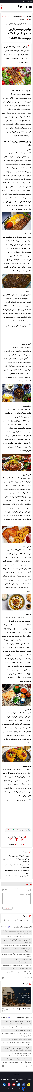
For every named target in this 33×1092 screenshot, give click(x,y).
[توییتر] (22, 839)
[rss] (28, 1084)
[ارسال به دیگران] (6, 16)
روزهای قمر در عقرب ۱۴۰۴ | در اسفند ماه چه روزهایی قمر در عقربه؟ (16, 860)
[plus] (13, 830)
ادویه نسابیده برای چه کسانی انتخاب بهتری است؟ (16, 920)
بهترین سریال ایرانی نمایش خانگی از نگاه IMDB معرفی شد (17, 871)
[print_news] (2, 16)
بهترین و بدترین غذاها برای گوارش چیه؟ (19, 856)
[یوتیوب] (13, 1084)
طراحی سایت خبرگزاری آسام (14, 1089)
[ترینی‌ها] (24, 6)
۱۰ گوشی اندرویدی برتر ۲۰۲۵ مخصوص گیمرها (17, 876)
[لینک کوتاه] (9, 16)
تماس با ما (30, 1)
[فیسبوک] (16, 839)
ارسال (7, 908)
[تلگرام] (10, 839)
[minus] (8, 830)
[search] (1, 8)
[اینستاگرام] (9, 1084)
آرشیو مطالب (16, 1074)
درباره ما (25, 1)
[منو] (2, 6)
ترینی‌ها (3, 1079)
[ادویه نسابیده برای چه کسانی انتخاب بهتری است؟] (16, 997)
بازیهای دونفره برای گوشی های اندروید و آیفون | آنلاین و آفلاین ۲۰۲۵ (17, 866)
